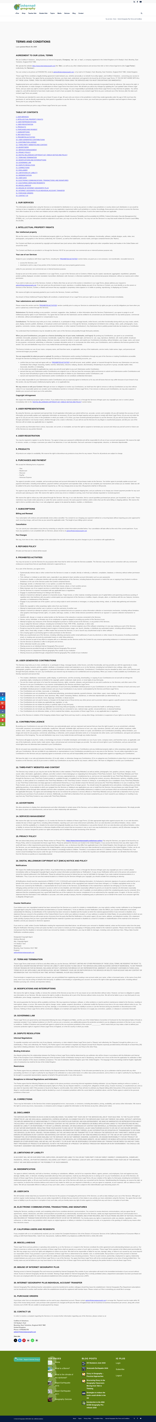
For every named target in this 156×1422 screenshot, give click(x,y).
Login (118, 1362)
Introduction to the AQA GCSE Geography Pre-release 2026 (96, 1405)
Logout (119, 1375)
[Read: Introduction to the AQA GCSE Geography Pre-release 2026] (84, 1403)
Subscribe (120, 1369)
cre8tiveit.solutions (38, 1419)
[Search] (140, 13)
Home (57, 1362)
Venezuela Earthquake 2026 (97, 1368)
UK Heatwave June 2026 (96, 1363)
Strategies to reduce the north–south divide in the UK (96, 1395)
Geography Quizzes (63, 1399)
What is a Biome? (62, 1368)
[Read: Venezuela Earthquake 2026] (84, 1369)
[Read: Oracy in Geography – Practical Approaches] (84, 1374)
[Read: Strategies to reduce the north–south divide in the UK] (84, 1393)
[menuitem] (17, 13)
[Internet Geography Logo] (25, 7)
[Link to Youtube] (140, 1)
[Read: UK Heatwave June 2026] (84, 1364)
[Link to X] (134, 1)
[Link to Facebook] (137, 1)
